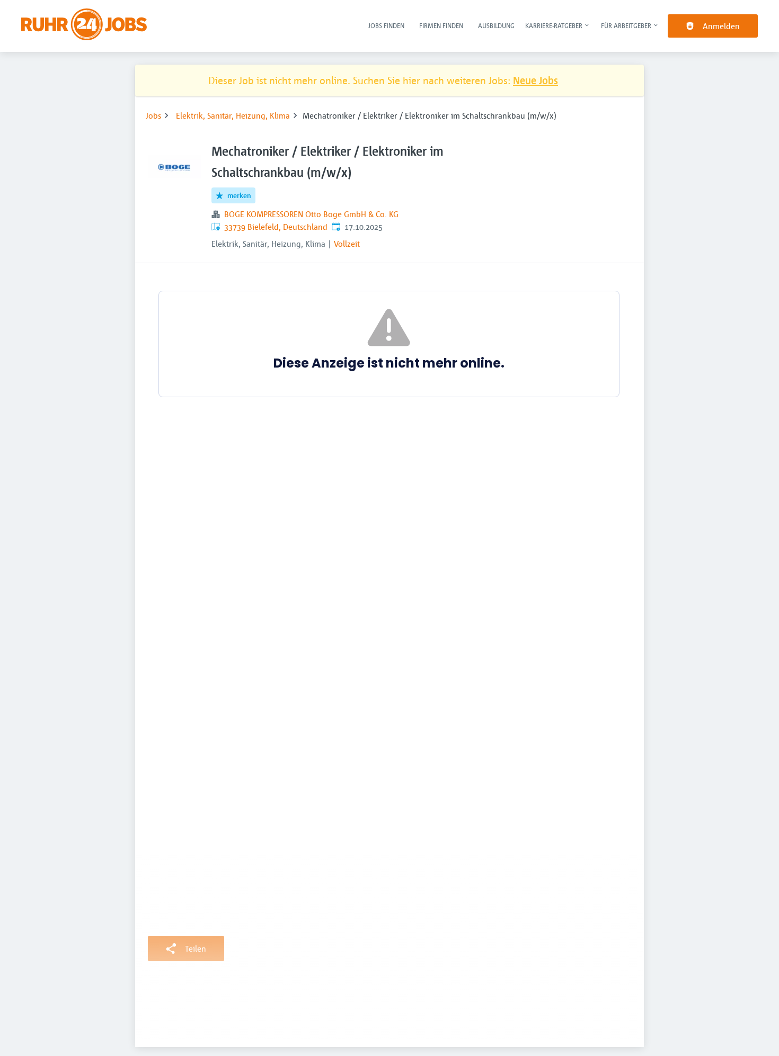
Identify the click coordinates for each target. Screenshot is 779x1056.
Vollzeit (347, 243)
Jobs (153, 115)
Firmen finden (441, 25)
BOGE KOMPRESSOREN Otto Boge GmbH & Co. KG (311, 214)
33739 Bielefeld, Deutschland (275, 226)
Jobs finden (386, 25)
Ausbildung (496, 25)
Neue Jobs (535, 80)
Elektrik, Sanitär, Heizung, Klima (233, 115)
